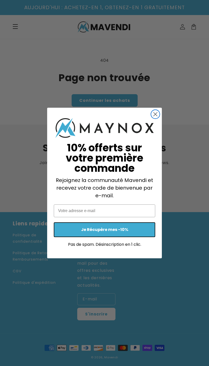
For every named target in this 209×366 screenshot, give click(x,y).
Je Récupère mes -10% (104, 230)
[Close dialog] (155, 114)
